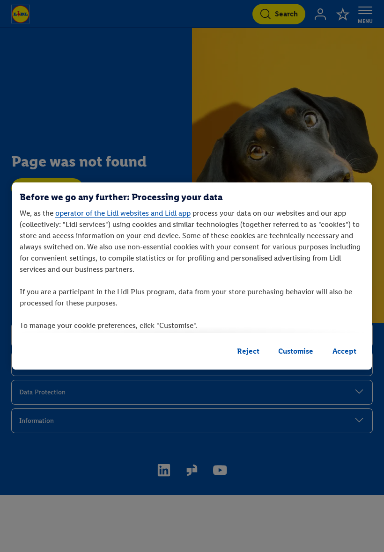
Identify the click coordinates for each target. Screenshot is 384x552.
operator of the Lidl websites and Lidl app (123, 213)
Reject (248, 351)
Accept (344, 351)
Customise (295, 351)
